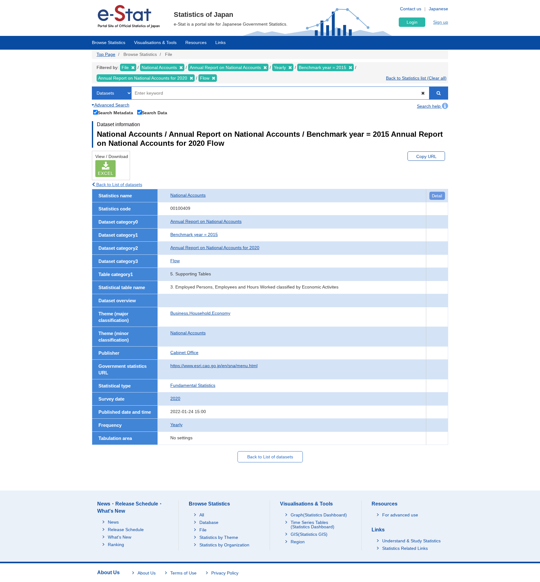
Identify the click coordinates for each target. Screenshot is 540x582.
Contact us (410, 9)
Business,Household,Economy (200, 313)
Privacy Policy (224, 573)
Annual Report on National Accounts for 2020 (214, 247)
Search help (429, 106)
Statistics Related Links (405, 548)
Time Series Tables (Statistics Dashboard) (312, 524)
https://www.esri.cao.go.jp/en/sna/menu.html (214, 365)
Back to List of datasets (118, 184)
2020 (175, 398)
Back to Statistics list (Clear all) (416, 78)
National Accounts (188, 195)
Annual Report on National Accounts (206, 221)
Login (412, 22)
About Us (147, 573)
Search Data (154, 112)
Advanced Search (111, 105)
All (201, 515)
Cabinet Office (184, 352)
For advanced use (400, 515)
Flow (175, 260)
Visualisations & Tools (155, 42)
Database (208, 522)
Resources (196, 42)
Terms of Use (183, 573)
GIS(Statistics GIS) (309, 534)
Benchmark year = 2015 (194, 234)
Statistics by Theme (218, 537)
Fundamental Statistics (192, 385)
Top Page (106, 54)
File (203, 530)
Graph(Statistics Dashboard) (319, 515)
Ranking (116, 544)
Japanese (438, 9)
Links (220, 42)
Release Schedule (126, 529)
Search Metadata (115, 112)
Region (298, 542)
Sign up (440, 22)
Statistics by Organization (224, 545)
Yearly (176, 424)
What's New (119, 537)
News (113, 522)
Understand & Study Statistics (411, 541)
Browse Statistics (108, 42)
